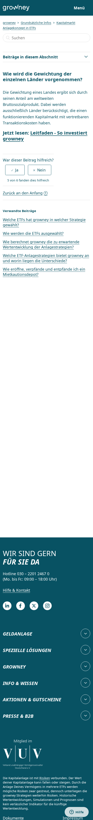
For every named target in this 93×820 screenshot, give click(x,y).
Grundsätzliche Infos (36, 23)
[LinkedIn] (7, 605)
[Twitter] (34, 605)
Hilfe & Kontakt (16, 590)
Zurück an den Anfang (23, 193)
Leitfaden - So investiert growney (45, 135)
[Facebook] (20, 605)
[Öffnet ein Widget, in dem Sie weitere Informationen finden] (77, 812)
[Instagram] (47, 605)
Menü (79, 7)
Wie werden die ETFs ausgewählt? (33, 233)
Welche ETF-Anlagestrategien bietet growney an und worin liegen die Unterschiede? (46, 258)
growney (9, 23)
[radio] (15, 170)
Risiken (44, 778)
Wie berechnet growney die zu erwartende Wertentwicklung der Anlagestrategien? (41, 244)
